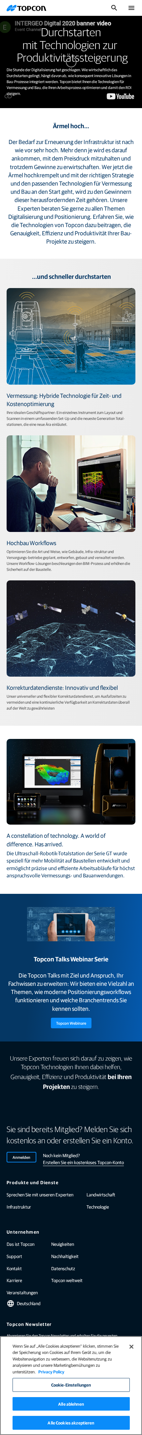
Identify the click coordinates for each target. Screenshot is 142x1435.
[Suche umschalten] (114, 8)
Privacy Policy (51, 1371)
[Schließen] (131, 1346)
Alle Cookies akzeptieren (71, 1422)
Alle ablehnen (71, 1404)
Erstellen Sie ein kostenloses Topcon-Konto (83, 1162)
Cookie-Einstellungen (71, 1385)
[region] (71, 1385)
